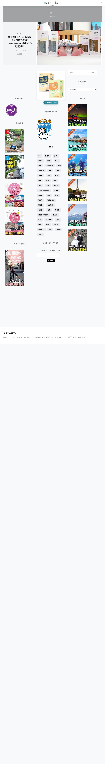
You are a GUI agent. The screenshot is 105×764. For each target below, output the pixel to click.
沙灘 (47, 180)
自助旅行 (50, 205)
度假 (58, 170)
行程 (39, 220)
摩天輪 (40, 175)
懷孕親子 (19, 33)
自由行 (40, 210)
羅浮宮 (40, 195)
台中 (55, 156)
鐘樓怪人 (41, 229)
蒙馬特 (55, 215)
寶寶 (39, 166)
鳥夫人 (15, 50)
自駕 (48, 210)
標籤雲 (51, 147)
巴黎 (59, 166)
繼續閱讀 (19, 54)
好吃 (48, 161)
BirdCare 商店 (52, 102)
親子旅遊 (49, 220)
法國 (55, 180)
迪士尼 (56, 225)
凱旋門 (47, 156)
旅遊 (48, 175)
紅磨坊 (56, 190)
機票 (39, 180)
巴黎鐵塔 (41, 170)
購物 (39, 225)
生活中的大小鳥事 (44, 190)
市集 (50, 170)
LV (39, 156)
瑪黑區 (56, 185)
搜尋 (92, 72)
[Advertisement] (15, 80)
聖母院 (40, 200)
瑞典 (47, 185)
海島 (39, 185)
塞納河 (40, 161)
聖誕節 (40, 205)
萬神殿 (57, 210)
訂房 (58, 220)
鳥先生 (59, 229)
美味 (48, 195)
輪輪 (47, 225)
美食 (56, 195)
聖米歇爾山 (50, 200)
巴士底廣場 (49, 166)
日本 (56, 175)
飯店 (50, 229)
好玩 (56, 161)
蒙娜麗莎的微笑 (43, 215)
